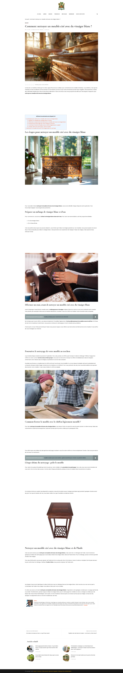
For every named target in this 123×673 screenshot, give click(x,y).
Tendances (57, 14)
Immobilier (71, 14)
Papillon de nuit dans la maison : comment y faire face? (82, 633)
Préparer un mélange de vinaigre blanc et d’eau (39, 120)
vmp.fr (35, 671)
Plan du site (45, 671)
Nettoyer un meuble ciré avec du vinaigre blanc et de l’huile (41, 128)
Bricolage (64, 14)
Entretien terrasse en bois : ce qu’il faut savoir (38, 633)
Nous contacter (80, 14)
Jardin (44, 14)
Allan (48, 29)
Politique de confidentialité (64, 671)
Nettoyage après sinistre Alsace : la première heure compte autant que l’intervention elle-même (46, 647)
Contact (39, 671)
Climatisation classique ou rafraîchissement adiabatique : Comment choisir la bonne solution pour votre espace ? (83, 647)
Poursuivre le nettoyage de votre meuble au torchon (41, 123)
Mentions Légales (53, 671)
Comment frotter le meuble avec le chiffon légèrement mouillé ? (44, 125)
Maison (50, 14)
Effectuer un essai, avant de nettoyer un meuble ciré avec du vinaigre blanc (46, 122)
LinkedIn (85, 605)
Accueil (39, 14)
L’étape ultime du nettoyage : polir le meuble (39, 126)
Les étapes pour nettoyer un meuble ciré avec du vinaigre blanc (42, 119)
